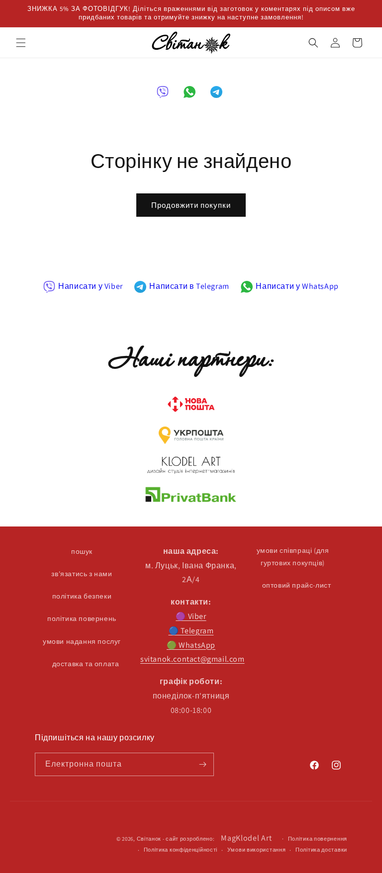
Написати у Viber (90, 286)
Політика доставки (321, 849)
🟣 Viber (191, 616)
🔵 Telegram (191, 630)
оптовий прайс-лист (296, 585)
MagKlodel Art (246, 838)
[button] (21, 43)
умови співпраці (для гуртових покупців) (293, 556)
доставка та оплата (85, 663)
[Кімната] (202, 764)
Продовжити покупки (191, 205)
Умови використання (256, 849)
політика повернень (81, 618)
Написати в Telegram (189, 286)
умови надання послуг (82, 641)
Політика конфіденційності (181, 849)
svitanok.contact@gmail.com (192, 659)
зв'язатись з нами (81, 573)
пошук (82, 551)
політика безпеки (82, 596)
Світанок (149, 838)
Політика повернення (317, 838)
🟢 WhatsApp (191, 645)
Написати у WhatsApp (297, 286)
